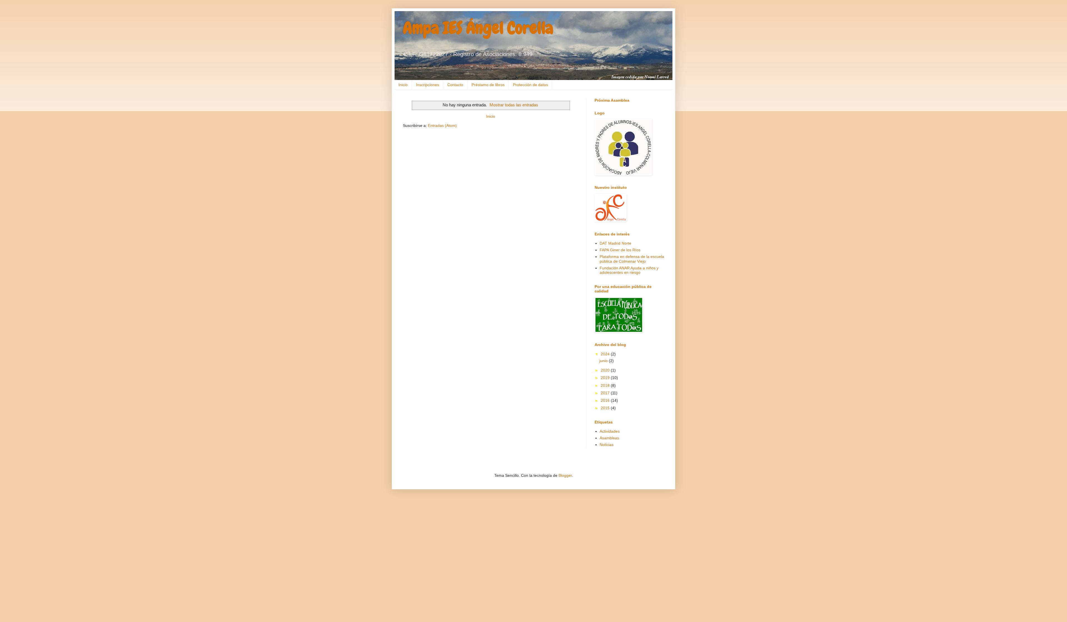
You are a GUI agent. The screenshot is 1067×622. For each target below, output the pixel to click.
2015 (606, 408)
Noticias (607, 444)
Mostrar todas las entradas (514, 104)
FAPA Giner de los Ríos (620, 250)
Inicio (403, 84)
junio (604, 360)
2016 (606, 400)
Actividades (610, 431)
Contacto (455, 84)
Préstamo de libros (488, 84)
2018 (606, 385)
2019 (606, 377)
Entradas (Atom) (442, 125)
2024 (606, 354)
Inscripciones (427, 84)
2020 (606, 370)
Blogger (565, 475)
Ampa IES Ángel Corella (478, 28)
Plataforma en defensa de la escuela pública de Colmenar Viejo (632, 259)
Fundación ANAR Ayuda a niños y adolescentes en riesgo (629, 270)
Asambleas (609, 438)
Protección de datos (530, 84)
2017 (606, 393)
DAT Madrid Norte (615, 243)
